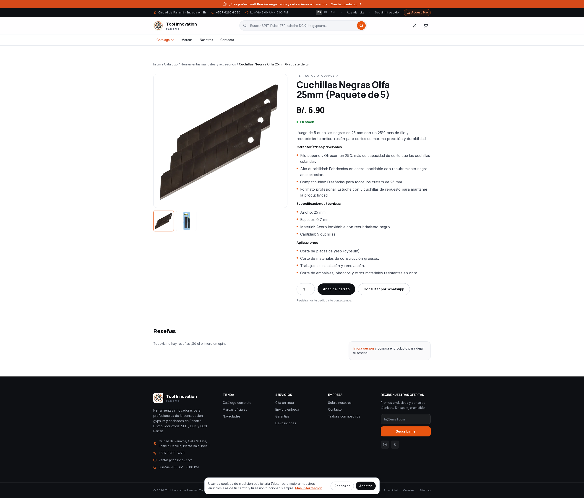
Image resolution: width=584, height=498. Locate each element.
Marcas (187, 40)
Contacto (227, 40)
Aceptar (365, 486)
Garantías (282, 416)
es (319, 12)
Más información (308, 488)
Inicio (157, 64)
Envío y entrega (287, 409)
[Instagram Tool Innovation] (385, 445)
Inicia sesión (363, 348)
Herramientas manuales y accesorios (208, 64)
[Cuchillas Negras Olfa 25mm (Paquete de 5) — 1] (163, 221)
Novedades (231, 416)
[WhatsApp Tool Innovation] (395, 445)
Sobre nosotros (340, 403)
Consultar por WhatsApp (384, 289)
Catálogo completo (237, 403)
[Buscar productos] (361, 25)
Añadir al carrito (336, 289)
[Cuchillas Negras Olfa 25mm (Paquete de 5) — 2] (186, 221)
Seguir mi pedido (387, 12)
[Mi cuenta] (415, 26)
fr (326, 12)
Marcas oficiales (235, 409)
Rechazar (342, 486)
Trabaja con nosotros (344, 416)
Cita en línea (284, 403)
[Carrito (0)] (426, 26)
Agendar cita (355, 12)
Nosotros (206, 40)
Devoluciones (285, 423)
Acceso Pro (419, 12)
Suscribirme (405, 431)
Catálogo (163, 40)
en (333, 12)
